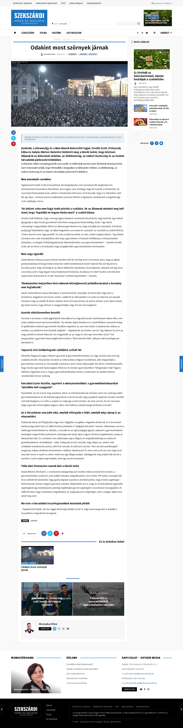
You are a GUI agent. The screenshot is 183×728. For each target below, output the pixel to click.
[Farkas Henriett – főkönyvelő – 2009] (36, 677)
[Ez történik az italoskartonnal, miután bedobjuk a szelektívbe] (152, 59)
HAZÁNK (66, 39)
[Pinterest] (56, 533)
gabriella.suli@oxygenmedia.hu (143, 683)
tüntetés (34, 520)
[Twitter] (50, 533)
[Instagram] (142, 32)
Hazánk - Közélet (152, 16)
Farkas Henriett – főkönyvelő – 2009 (30, 689)
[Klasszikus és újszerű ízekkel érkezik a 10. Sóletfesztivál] (140, 122)
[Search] (138, 23)
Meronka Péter (48, 624)
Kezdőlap (57, 39)
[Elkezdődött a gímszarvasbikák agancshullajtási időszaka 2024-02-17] (181, 709)
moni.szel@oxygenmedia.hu (141, 674)
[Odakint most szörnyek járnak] (37, 555)
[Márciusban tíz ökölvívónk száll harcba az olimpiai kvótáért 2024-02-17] (1, 709)
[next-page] (137, 134)
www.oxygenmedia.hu (77, 683)
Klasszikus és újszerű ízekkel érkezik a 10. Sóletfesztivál (159, 122)
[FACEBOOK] (145, 689)
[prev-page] (133, 134)
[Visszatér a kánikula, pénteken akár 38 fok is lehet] (140, 108)
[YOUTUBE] (141, 689)
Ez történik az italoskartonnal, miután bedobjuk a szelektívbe (157, 20)
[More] (62, 533)
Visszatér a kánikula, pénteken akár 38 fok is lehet (159, 108)
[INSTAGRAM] (148, 689)
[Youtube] (147, 32)
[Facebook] (138, 32)
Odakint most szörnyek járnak (34, 569)
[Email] (54, 629)
